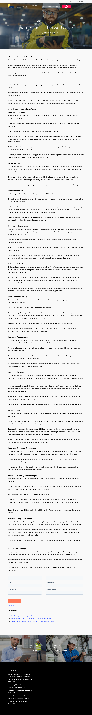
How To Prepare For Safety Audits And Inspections (27, 616)
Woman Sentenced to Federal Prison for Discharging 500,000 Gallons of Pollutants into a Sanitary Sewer (20, 698)
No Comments (59, 33)
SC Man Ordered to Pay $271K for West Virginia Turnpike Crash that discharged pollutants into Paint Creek (20, 676)
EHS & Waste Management (46, 22)
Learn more (11, 605)
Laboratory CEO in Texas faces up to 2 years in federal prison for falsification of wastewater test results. (20, 687)
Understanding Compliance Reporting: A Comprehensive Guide (31, 618)
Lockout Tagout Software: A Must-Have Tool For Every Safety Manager (33, 621)
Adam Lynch (33, 33)
